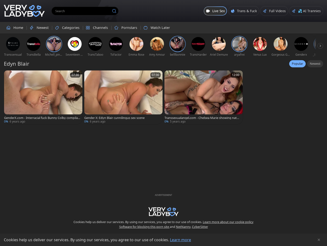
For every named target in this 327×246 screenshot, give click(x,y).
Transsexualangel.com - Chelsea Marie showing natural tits (202, 117)
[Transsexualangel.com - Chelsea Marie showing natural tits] (203, 97)
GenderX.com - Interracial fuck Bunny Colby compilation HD (42, 117)
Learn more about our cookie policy (228, 222)
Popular (297, 63)
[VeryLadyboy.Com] (24, 11)
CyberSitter (200, 227)
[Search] (114, 11)
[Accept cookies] (319, 239)
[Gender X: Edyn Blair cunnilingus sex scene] (123, 97)
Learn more (180, 239)
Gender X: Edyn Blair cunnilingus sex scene (114, 117)
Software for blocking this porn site (144, 227)
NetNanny (183, 227)
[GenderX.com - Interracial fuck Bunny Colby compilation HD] (43, 97)
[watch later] (10, 76)
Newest (315, 63)
